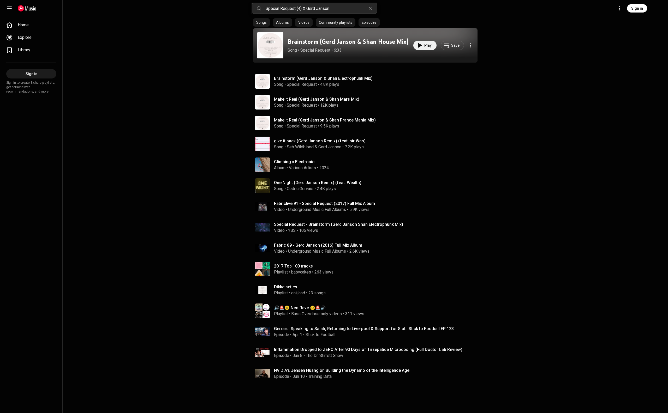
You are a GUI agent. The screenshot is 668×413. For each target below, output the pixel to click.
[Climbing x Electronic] (367, 164)
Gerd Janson (329, 146)
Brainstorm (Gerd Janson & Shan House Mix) (348, 41)
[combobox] (321, 8)
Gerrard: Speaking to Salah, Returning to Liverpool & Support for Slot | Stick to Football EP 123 (364, 328)
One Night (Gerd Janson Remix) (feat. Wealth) (317, 182)
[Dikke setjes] (367, 290)
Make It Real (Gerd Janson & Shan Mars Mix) (316, 99)
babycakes (301, 272)
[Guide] (9, 8)
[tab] (261, 22)
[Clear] (370, 8)
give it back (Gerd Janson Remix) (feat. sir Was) (320, 140)
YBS (292, 230)
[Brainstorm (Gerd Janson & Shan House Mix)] (270, 45)
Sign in (637, 8)
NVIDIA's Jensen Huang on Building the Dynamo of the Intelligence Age (341, 370)
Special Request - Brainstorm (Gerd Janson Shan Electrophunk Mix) (338, 224)
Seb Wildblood (300, 146)
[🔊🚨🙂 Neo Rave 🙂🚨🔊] (367, 310)
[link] (31, 25)
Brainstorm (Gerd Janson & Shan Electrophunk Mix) (323, 78)
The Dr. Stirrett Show (324, 355)
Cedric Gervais (300, 188)
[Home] (27, 8)
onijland (298, 292)
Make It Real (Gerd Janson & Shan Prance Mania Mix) (325, 120)
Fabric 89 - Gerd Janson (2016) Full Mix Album (318, 245)
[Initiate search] (259, 8)
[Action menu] (470, 45)
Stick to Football (320, 334)
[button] (270, 45)
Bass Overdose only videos (316, 313)
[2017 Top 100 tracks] (367, 269)
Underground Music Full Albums (317, 209)
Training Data (320, 376)
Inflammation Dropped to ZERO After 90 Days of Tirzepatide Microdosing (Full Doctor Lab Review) (368, 349)
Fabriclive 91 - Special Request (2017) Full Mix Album (324, 203)
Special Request (315, 50)
